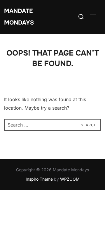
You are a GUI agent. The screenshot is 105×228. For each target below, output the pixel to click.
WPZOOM (70, 179)
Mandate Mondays (19, 16)
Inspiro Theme (39, 179)
